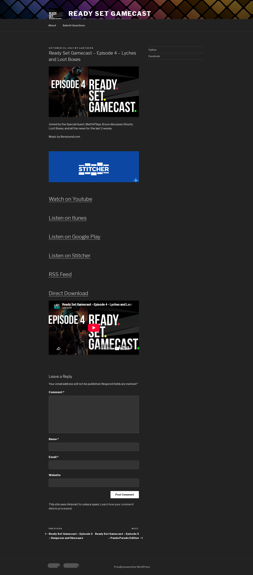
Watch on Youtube (70, 199)
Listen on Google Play (75, 236)
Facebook (154, 56)
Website (55, 475)
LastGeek (86, 48)
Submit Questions (74, 25)
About (52, 25)
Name (54, 439)
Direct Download (68, 293)
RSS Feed (60, 274)
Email (54, 457)
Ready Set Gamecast (109, 13)
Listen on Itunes (68, 218)
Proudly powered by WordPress (132, 566)
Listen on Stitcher (70, 255)
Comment (56, 392)
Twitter (152, 49)
